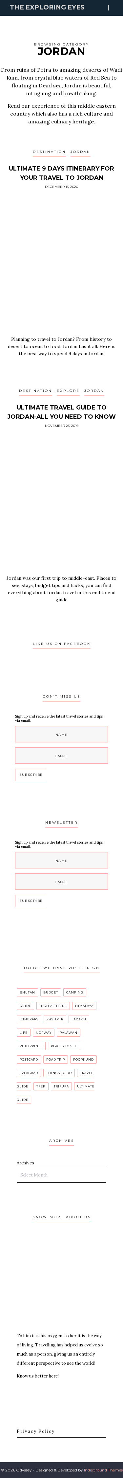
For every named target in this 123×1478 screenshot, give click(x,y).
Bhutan (27, 992)
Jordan (81, 152)
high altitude (53, 1006)
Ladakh (79, 1019)
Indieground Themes (103, 1470)
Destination (49, 152)
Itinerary (29, 1019)
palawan (68, 1032)
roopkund (83, 1059)
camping (74, 992)
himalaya (84, 1006)
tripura (61, 1086)
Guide (25, 1006)
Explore (68, 391)
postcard (29, 1059)
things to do (59, 1073)
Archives (25, 1163)
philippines (31, 1046)
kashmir (55, 1019)
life (24, 1032)
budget (50, 992)
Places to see (64, 1046)
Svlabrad (29, 1073)
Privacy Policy (36, 1431)
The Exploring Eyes (47, 7)
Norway (43, 1032)
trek (41, 1086)
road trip (55, 1059)
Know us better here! (38, 1376)
